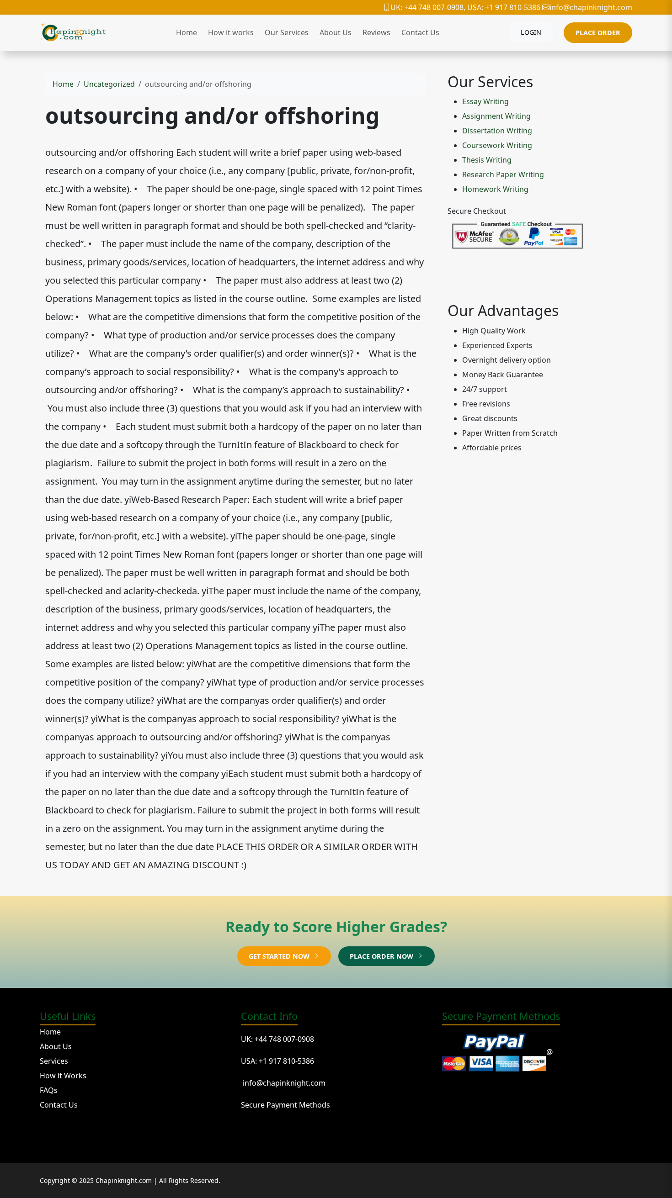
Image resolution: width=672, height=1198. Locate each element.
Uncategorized (109, 84)
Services (54, 1061)
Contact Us (420, 32)
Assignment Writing (496, 116)
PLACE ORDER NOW (382, 956)
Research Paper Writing (503, 174)
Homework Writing (495, 189)
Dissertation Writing (497, 131)
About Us (336, 32)
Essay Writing (485, 101)
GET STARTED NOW (280, 956)
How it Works (63, 1076)
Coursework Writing (497, 145)
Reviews (376, 32)
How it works (231, 32)
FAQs (49, 1090)
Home (186, 32)
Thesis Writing (487, 160)
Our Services (287, 32)
